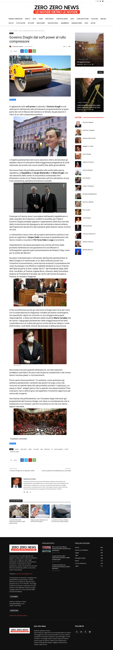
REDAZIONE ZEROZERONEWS (18, 615)
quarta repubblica (58, 449)
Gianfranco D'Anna (18, 46)
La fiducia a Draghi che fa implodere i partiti (21, 470)
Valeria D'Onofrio (88, 162)
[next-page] (13, 527)
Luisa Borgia (87, 218)
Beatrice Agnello (88, 202)
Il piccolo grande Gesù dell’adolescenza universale (56, 470)
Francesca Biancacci (89, 234)
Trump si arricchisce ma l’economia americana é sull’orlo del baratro (61, 566)
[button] (96, 1)
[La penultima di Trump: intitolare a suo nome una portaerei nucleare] (61, 511)
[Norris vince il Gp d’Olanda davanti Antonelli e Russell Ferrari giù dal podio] (46, 549)
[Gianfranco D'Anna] (10, 46)
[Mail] (100, 1)
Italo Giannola (87, 226)
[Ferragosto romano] (89, 50)
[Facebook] (22, 51)
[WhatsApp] (34, 51)
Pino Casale (86, 210)
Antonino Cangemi (89, 130)
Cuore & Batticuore (83, 59)
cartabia (16, 449)
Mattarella (47, 449)
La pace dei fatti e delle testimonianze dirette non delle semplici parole (17, 521)
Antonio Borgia (88, 170)
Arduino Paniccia (88, 242)
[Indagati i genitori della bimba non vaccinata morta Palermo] (40, 511)
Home (10, 30)
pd (52, 449)
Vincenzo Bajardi (88, 122)
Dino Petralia (87, 154)
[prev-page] (10, 527)
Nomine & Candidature (84, 102)
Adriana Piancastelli (89, 138)
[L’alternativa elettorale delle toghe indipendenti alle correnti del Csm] (89, 95)
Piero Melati (86, 178)
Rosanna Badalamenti (90, 194)
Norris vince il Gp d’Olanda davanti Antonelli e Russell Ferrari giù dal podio (61, 548)
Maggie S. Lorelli (88, 146)
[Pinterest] (30, 51)
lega (42, 449)
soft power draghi (14, 451)
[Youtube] (103, 1)
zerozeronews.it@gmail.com (24, 574)
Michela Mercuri (88, 250)
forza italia (36, 449)
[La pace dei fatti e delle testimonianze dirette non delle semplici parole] (19, 511)
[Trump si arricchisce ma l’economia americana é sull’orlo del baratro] (46, 567)
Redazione (80, 64)
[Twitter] (26, 51)
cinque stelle (23, 449)
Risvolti (15, 30)
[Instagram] (98, 1)
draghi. (30, 449)
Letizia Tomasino (88, 186)
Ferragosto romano (83, 62)
